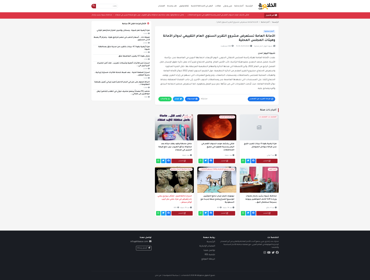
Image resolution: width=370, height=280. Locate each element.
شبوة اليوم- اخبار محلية (263, 46)
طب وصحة (172, 6)
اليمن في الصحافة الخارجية (202, 6)
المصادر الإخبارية (207, 246)
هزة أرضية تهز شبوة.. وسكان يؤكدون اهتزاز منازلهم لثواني (123, 30)
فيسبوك (191, 99)
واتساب (163, 99)
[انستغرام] (264, 253)
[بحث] (93, 6)
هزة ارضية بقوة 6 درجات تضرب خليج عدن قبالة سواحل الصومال (260, 145)
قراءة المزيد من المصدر (260, 99)
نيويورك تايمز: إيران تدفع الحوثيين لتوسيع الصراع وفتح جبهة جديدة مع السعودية (217, 199)
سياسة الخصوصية (171, 276)
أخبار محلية (238, 6)
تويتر (177, 99)
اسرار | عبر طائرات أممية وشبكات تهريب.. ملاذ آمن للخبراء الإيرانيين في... (123, 64)
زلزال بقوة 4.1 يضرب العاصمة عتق (134, 56)
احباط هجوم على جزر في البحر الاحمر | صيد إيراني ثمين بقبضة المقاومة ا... (122, 83)
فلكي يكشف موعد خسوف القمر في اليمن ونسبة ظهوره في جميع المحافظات (207, 15)
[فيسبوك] (253, 161)
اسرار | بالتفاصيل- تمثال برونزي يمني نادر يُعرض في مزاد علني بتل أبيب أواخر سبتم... (175, 199)
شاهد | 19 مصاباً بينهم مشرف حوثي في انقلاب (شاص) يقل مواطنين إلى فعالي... (123, 92)
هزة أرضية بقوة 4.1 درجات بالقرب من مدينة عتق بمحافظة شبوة (124, 48)
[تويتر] (248, 161)
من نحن (158, 276)
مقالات (218, 6)
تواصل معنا (209, 250)
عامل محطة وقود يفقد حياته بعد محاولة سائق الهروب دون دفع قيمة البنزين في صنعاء (138, 15)
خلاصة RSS (210, 255)
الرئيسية (249, 6)
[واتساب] (243, 161)
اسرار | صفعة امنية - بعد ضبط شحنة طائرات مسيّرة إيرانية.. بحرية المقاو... (122, 74)
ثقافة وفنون (184, 6)
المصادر (161, 6)
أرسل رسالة (142, 248)
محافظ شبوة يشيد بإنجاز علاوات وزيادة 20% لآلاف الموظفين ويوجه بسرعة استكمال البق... (261, 199)
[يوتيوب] (269, 253)
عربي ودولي (227, 6)
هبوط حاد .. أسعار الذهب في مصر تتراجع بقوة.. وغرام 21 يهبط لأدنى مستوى (122, 38)
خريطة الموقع (208, 259)
